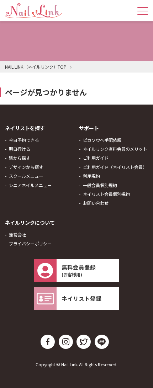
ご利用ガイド (96, 158)
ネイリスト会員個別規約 (106, 194)
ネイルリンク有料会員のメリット (115, 149)
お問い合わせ (96, 203)
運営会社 (17, 235)
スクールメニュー (26, 176)
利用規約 (91, 176)
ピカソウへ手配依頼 (102, 140)
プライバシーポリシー (30, 243)
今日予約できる (24, 140)
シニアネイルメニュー (30, 185)
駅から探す (19, 158)
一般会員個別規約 (100, 185)
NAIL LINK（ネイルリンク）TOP (36, 67)
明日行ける (19, 149)
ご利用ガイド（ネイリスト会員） (115, 167)
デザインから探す (26, 167)
